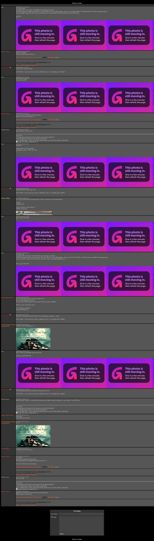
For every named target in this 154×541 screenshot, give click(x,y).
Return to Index (77, 3)
